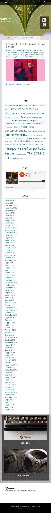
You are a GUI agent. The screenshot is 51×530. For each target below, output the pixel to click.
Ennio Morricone (11, 53)
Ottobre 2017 (10, 367)
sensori (7, 144)
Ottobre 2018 (10, 340)
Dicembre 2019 (10, 307)
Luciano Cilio (39, 55)
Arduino (28, 105)
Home (10, 38)
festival (20, 123)
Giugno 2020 (9, 292)
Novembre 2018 (11, 337)
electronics (8, 121)
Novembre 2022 (11, 230)
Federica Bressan (11, 123)
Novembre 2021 (11, 255)
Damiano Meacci (14, 118)
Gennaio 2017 (10, 387)
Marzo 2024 (9, 203)
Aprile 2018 (9, 355)
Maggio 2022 (10, 240)
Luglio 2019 (9, 317)
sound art (15, 144)
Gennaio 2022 (10, 250)
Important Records (38, 131)
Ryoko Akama (39, 141)
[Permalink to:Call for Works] (25, 461)
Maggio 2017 (10, 377)
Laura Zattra (9, 138)
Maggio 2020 (10, 295)
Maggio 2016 (10, 405)
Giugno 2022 (9, 238)
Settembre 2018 (11, 342)
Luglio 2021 (9, 263)
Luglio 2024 (9, 200)
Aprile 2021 (9, 270)
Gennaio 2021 (10, 278)
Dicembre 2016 (10, 390)
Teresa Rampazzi (38, 57)
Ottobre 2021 (10, 258)
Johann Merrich (15, 135)
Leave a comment (24, 84)
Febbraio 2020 (10, 302)
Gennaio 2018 (10, 362)
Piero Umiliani (10, 57)
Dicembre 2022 (10, 228)
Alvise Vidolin (9, 105)
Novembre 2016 (11, 392)
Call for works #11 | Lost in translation (26, 190)
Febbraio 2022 (10, 248)
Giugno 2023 (9, 218)
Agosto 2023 (10, 213)
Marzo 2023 (9, 223)
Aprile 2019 (9, 325)
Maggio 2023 (10, 220)
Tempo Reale (15, 148)
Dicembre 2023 (10, 205)
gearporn (28, 131)
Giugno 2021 (9, 265)
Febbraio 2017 (10, 385)
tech (41, 144)
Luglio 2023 (9, 215)
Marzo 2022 (9, 245)
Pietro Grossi (20, 57)
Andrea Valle (20, 105)
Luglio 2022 (9, 235)
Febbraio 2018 (10, 360)
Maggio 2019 (10, 322)
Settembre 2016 (11, 397)
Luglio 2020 (9, 290)
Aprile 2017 (9, 380)
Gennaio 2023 (10, 225)
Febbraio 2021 (10, 275)
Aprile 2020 (9, 297)
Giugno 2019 (9, 320)
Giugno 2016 (9, 402)
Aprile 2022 (9, 243)
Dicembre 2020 (10, 280)
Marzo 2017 (9, 382)
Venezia (16, 158)
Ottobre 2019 (10, 312)
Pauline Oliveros (10, 141)
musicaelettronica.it (10, 190)
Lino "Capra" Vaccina (27, 55)
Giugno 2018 (9, 350)
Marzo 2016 (9, 410)
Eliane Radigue (41, 121)
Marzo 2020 (9, 300)
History (19, 50)
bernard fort (36, 105)
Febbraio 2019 (10, 330)
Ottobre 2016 (10, 395)
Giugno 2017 (9, 375)
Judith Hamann (37, 135)
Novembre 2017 (11, 365)
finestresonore (39, 123)
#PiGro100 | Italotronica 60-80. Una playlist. (25, 45)
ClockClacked (24, 114)
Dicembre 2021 (10, 253)
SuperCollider (34, 144)
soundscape (24, 144)
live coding (19, 138)
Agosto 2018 (10, 345)
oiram (31, 509)
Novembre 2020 (11, 282)
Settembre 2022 (11, 233)
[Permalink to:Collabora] (25, 428)
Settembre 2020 (11, 287)
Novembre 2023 (11, 208)
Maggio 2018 (10, 352)
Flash (14, 50)
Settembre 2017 (11, 370)
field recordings (28, 123)
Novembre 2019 (11, 310)
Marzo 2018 (9, 357)
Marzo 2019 (9, 327)
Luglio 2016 (9, 400)
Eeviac (24, 117)
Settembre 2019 (11, 315)
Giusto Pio (21, 53)
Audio (10, 50)
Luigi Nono (28, 138)
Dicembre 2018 (10, 335)
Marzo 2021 (9, 273)
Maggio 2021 (10, 268)
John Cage (28, 135)
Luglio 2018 (9, 347)
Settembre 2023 (11, 210)
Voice (21, 158)
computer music (37, 113)
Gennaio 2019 (10, 332)
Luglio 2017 (9, 372)
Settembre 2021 (11, 260)
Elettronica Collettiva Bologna (24, 121)
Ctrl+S (7, 118)
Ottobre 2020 (10, 285)
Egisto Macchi (39, 50)
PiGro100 (29, 57)
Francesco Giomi (12, 127)
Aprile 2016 (9, 407)
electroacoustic (35, 117)
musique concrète (39, 138)
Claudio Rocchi (30, 50)
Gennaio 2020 (10, 305)
